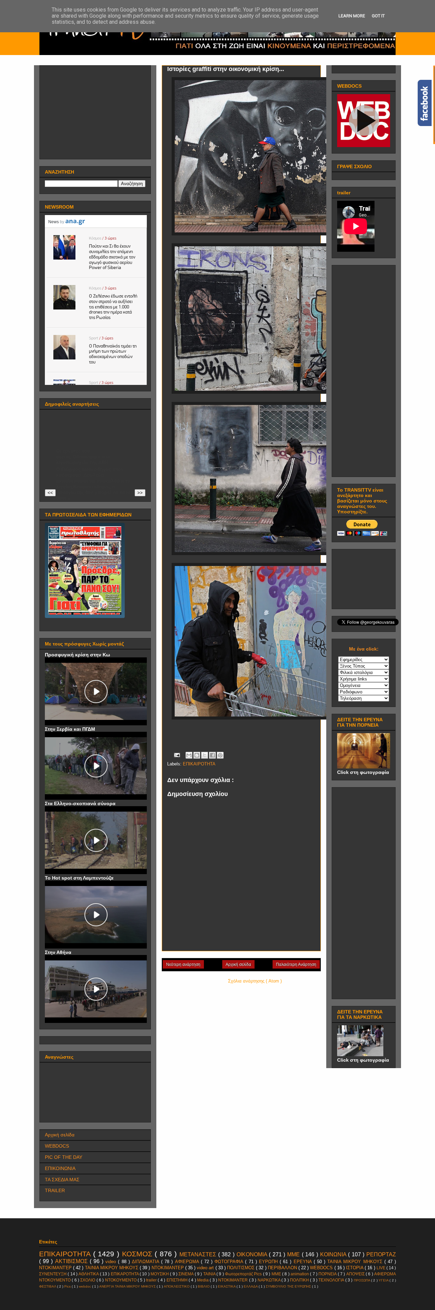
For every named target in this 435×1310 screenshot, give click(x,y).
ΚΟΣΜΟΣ (138, 1254)
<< (50, 492)
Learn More (351, 15)
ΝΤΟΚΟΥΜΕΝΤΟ (121, 1280)
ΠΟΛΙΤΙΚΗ (300, 1280)
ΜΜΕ (294, 1254)
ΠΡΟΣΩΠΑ (362, 1280)
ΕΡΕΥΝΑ (304, 1261)
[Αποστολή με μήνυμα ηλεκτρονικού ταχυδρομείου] (189, 755)
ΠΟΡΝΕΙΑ (327, 1274)
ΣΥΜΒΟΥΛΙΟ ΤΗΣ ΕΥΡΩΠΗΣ (289, 1286)
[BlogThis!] (196, 755)
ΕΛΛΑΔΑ (251, 1286)
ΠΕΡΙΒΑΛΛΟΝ (283, 1267)
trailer (152, 1280)
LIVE (381, 1267)
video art (206, 1267)
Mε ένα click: (364, 649)
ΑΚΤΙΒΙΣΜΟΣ (72, 1261)
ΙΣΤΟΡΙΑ (355, 1267)
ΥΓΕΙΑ (384, 1280)
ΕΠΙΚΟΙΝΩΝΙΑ (60, 1168)
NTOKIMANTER (233, 1280)
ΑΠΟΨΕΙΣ (356, 1274)
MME (277, 1274)
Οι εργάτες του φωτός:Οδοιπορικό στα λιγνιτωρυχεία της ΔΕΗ (83, 456)
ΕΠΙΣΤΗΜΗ (178, 1280)
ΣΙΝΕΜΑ (186, 1274)
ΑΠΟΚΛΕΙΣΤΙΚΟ (177, 1286)
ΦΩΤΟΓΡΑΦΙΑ (229, 1261)
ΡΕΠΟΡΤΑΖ (381, 1254)
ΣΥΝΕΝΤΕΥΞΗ (53, 1274)
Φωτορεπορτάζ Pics (244, 1274)
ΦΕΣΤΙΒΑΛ (48, 1286)
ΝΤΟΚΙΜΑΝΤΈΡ (56, 1267)
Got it (378, 15)
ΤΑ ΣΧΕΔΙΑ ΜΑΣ (62, 1179)
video (111, 1261)
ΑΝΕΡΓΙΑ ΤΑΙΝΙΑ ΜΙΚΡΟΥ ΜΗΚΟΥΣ (128, 1286)
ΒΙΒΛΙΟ (204, 1286)
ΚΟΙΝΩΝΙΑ (334, 1254)
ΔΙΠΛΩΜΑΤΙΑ (146, 1261)
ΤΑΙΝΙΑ (209, 1274)
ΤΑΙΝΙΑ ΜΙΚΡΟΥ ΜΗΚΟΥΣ (112, 1267)
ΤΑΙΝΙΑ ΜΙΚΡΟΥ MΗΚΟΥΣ (355, 1261)
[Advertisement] (96, 110)
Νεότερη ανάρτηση (183, 964)
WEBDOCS (57, 1146)
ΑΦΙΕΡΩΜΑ (188, 1261)
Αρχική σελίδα (238, 964)
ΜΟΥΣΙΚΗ (160, 1274)
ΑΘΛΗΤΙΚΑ (89, 1274)
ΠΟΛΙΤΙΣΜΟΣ (241, 1267)
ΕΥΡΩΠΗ (269, 1261)
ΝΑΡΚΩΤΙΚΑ (269, 1280)
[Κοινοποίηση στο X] (204, 755)
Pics (68, 1286)
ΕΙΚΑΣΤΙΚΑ (227, 1286)
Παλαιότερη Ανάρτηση (296, 964)
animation (300, 1274)
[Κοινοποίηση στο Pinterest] (220, 755)
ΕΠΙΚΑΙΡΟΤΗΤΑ (199, 763)
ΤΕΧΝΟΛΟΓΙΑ (331, 1280)
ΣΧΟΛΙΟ (88, 1280)
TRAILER (55, 1190)
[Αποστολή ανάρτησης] (176, 754)
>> (140, 492)
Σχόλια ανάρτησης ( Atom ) (255, 981)
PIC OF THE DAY (63, 1157)
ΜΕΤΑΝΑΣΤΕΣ (198, 1254)
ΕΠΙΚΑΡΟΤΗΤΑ (125, 1274)
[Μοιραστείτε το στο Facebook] (212, 755)
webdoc (85, 1286)
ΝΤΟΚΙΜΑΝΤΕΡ (168, 1267)
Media (203, 1280)
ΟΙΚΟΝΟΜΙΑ (253, 1254)
